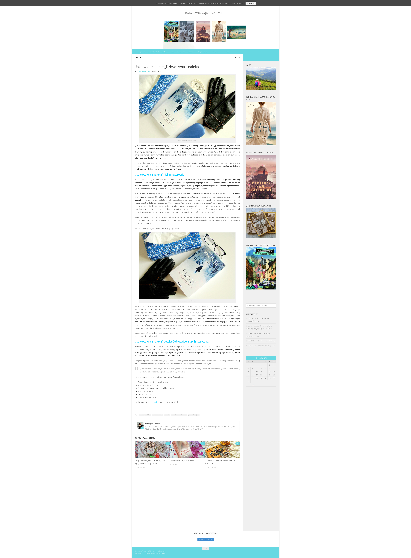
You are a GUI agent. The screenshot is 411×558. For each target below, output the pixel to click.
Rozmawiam (181, 52)
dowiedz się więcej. (236, 3)
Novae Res (167, 415)
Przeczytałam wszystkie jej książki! (182, 461)
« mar (253, 385)
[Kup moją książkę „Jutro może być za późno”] (261, 145)
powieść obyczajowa (193, 415)
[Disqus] (187, 501)
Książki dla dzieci (204, 52)
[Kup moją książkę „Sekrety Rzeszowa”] (261, 289)
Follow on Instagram (207, 539)
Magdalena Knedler (157, 415)
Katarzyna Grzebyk (143, 72)
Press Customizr (162, 553)
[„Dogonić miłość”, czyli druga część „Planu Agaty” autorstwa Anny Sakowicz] (152, 449)
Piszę (172, 52)
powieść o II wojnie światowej (179, 415)
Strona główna (140, 52)
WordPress (146, 553)
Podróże (227, 52)
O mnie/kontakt (153, 52)
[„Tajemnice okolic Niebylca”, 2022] (261, 237)
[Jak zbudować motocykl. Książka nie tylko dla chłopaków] (222, 449)
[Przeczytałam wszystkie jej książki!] (187, 449)
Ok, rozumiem (250, 3)
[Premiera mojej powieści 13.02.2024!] (261, 198)
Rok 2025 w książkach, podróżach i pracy (261, 341)
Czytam (164, 52)
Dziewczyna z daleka (145, 415)
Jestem (191, 52)
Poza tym (216, 52)
